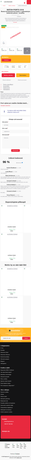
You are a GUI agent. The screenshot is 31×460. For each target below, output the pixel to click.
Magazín (3, 361)
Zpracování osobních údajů (7, 405)
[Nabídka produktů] (29, 2)
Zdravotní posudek (5, 376)
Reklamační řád (4, 400)
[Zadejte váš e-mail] (15, 338)
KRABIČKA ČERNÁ (12, 226)
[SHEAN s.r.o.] (18, 454)
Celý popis (15, 22)
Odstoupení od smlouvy (6, 409)
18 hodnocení (19, 16)
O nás (2, 348)
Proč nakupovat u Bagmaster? (7, 385)
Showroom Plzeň (4, 352)
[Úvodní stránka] (1, 5)
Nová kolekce (23, 75)
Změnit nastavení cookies (6, 412)
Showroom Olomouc (5, 354)
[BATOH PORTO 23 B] (15, 35)
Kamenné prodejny (5, 356)
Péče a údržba (4, 378)
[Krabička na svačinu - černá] (11, 215)
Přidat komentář (15, 150)
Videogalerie (3, 363)
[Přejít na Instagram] (7, 434)
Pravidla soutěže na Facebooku (8, 403)
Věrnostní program (5, 359)
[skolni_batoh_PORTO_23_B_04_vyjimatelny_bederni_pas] (19, 50)
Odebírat (26, 338)
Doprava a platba (4, 392)
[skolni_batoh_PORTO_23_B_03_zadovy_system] (11, 50)
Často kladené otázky (5, 383)
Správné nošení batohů (6, 381)
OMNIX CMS (19, 457)
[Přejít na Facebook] (3, 434)
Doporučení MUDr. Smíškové (7, 370)
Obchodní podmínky (5, 398)
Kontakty (3, 350)
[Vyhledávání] (18, 2)
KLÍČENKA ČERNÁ (12, 255)
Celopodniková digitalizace (7, 407)
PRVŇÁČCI (5, 57)
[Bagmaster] (8, 2)
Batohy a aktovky (12, 5)
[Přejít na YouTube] (11, 434)
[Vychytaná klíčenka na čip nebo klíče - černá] (11, 244)
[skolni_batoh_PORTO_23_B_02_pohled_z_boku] (4, 50)
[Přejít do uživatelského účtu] (21, 2)
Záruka (2, 394)
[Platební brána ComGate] (8, 445)
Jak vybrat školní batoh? (6, 372)
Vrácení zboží (4, 396)
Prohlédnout (6, 60)
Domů (4, 5)
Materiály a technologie (6, 374)
